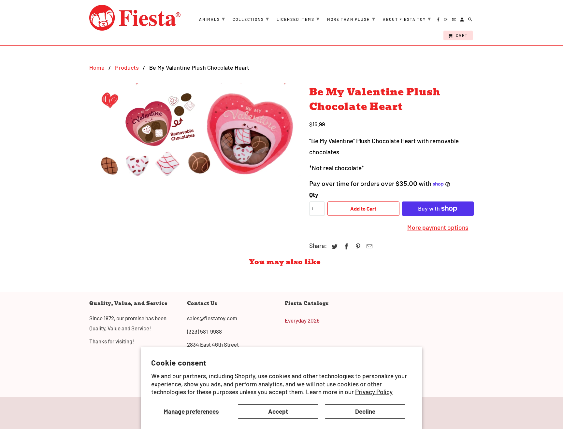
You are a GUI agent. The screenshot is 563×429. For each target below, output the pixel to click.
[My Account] (462, 20)
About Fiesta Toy (407, 18)
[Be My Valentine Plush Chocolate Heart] (196, 129)
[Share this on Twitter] (333, 246)
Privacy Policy (374, 391)
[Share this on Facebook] (345, 246)
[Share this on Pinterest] (357, 246)
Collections (251, 18)
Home (97, 67)
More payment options (437, 227)
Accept (278, 411)
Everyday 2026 (302, 320)
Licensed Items (298, 18)
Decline (365, 411)
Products (127, 67)
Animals (212, 18)
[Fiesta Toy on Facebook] (438, 20)
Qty (313, 194)
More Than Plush (351, 18)
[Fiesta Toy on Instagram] (446, 20)
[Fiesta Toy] (134, 18)
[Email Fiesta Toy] (454, 20)
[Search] (470, 20)
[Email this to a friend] (368, 246)
